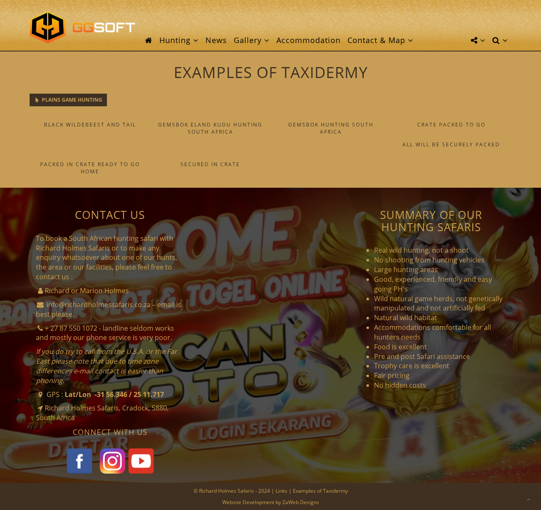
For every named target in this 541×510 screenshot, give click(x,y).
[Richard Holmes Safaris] (82, 27)
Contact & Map (377, 40)
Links (281, 490)
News (216, 40)
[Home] (149, 40)
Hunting (176, 40)
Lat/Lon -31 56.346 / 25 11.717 (114, 394)
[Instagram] (112, 460)
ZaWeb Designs (300, 502)
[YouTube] (141, 460)
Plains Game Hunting (71, 99)
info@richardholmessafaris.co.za (98, 304)
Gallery (249, 40)
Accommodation (308, 40)
